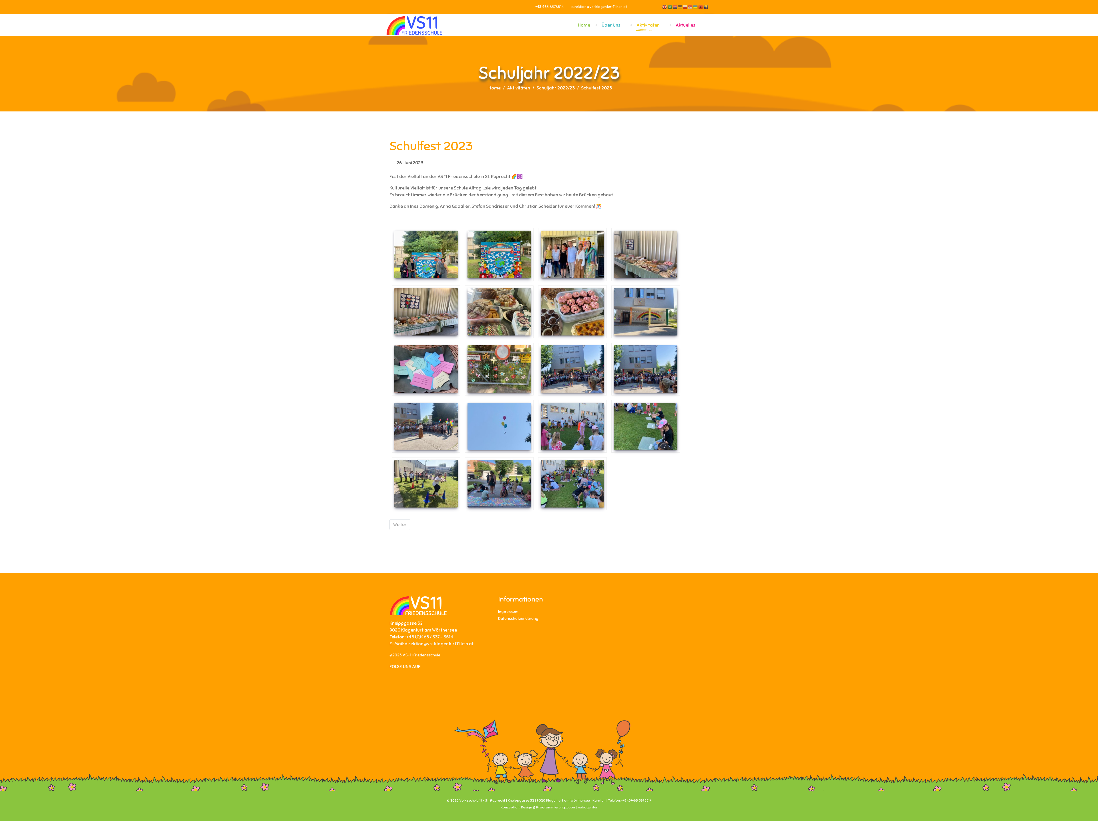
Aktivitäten (648, 25)
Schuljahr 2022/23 (555, 88)
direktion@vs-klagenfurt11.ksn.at (599, 7)
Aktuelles (685, 25)
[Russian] (685, 6)
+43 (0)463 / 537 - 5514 (429, 637)
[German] (680, 6)
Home (584, 25)
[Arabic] (670, 6)
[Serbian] (690, 6)
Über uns (611, 25)
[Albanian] (700, 6)
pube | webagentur (582, 807)
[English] (664, 6)
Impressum (508, 611)
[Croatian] (675, 6)
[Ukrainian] (695, 6)
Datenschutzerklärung (518, 618)
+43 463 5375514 (550, 7)
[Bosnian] (706, 6)
